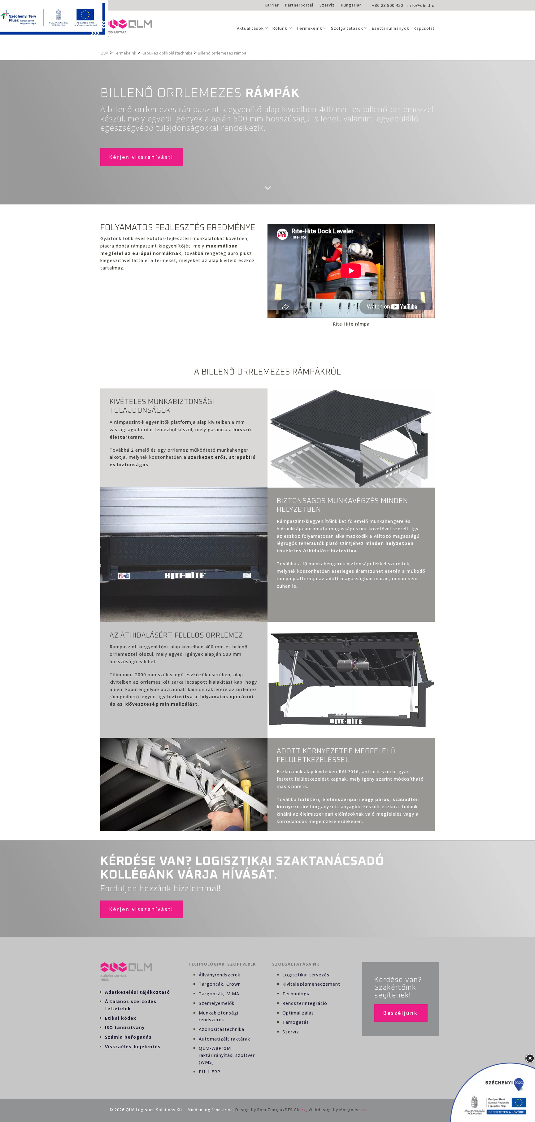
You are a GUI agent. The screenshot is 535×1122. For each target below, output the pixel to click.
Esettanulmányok (390, 28)
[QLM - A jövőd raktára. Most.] (126, 28)
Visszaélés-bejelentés (133, 1047)
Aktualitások (250, 28)
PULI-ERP (209, 1072)
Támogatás (295, 1022)
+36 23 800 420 (387, 5)
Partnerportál (299, 5)
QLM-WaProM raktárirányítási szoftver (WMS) (227, 1055)
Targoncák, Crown (220, 984)
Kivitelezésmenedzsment (311, 984)
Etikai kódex (120, 1018)
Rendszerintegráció (304, 1003)
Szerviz (327, 5)
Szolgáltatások (347, 28)
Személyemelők (216, 1003)
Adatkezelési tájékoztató (137, 992)
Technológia (296, 994)
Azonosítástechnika (221, 1029)
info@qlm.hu (421, 5)
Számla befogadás (128, 1037)
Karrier (272, 5)
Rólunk (279, 28)
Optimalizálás (298, 1013)
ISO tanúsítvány (125, 1027)
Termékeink (309, 28)
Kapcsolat (424, 28)
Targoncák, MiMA (219, 994)
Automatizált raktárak (224, 1039)
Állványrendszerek (219, 975)
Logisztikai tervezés (305, 975)
